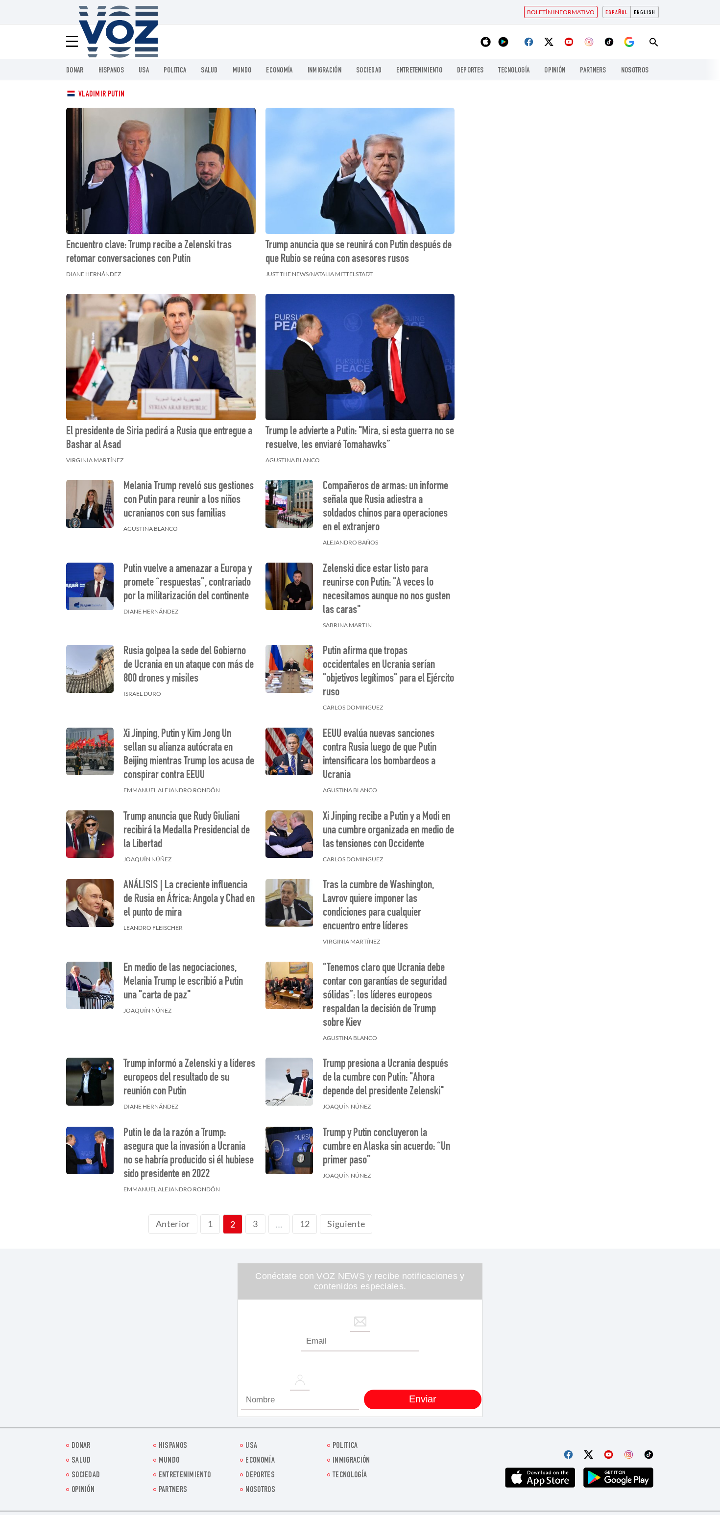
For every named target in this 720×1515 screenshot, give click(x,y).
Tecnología (513, 70)
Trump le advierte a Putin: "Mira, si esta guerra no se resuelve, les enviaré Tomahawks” (359, 438)
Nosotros (634, 70)
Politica (175, 70)
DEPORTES (470, 70)
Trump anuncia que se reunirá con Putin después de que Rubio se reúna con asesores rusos (358, 252)
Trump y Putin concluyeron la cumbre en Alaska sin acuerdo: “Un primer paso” (386, 1147)
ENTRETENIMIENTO (419, 70)
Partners (593, 70)
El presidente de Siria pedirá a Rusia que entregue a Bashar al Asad (159, 438)
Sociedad (369, 70)
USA (144, 70)
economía (279, 70)
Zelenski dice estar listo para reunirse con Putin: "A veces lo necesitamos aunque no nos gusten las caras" (386, 590)
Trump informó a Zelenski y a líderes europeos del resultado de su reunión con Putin (189, 1078)
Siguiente (346, 1223)
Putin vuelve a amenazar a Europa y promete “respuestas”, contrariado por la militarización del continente (187, 583)
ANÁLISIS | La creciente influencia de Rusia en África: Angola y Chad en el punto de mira (189, 899)
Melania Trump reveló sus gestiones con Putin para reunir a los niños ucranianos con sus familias (188, 500)
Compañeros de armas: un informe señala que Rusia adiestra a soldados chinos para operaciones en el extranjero (385, 507)
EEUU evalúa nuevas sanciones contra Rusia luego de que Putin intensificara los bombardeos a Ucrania (379, 755)
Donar (75, 70)
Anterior (173, 1223)
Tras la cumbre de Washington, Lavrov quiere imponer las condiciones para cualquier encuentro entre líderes (378, 906)
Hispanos (111, 70)
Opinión (554, 70)
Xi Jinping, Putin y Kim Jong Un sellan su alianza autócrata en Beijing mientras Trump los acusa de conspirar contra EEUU (188, 755)
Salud (209, 70)
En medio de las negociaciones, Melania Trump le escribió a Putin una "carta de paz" (183, 982)
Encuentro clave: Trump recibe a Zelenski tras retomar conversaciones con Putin (149, 252)
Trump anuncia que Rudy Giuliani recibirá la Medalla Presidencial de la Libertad (186, 831)
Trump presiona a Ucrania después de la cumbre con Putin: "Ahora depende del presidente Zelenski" (385, 1078)
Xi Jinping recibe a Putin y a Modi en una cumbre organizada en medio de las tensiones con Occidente (388, 831)
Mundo (242, 70)
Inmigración (324, 70)
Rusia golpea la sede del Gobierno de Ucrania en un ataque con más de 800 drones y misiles (188, 665)
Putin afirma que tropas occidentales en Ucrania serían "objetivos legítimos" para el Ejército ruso (388, 672)
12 (305, 1223)
